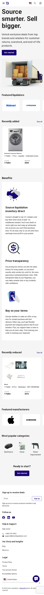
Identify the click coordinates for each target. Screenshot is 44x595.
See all (39, 122)
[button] (22, 579)
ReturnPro (23, 588)
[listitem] (22, 547)
